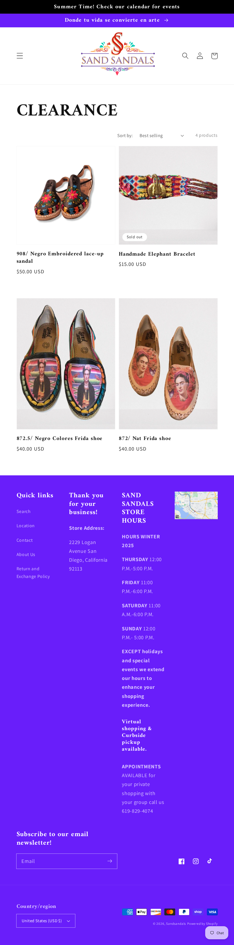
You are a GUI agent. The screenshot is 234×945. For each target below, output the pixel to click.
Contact (25, 540)
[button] (20, 56)
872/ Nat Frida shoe (145, 438)
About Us (26, 554)
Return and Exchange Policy (33, 572)
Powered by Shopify (202, 923)
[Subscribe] (109, 861)
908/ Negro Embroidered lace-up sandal (60, 257)
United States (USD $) (42, 920)
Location (26, 526)
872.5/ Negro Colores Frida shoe (60, 438)
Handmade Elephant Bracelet (157, 254)
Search (24, 511)
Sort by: (125, 136)
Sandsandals (176, 923)
